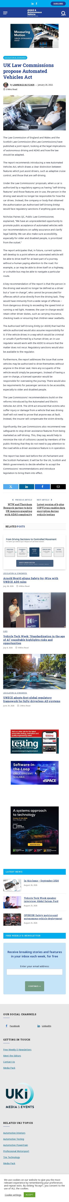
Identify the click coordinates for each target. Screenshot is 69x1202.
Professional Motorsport (16, 1151)
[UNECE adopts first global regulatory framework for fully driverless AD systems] (34, 671)
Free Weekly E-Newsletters (17, 1049)
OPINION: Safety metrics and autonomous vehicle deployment (43, 917)
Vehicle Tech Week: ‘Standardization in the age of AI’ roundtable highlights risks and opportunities (34, 640)
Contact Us (9, 1061)
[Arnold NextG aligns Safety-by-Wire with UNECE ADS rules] (34, 552)
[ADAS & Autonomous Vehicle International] (34, 13)
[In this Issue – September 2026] (12, 885)
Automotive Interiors (14, 1132)
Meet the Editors (12, 1055)
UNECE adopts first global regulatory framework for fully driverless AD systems (31, 699)
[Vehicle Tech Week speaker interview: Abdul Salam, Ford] (12, 902)
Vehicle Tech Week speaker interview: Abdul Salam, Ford (41, 899)
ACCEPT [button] (29, 1194)
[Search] (63, 13)
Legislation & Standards (15, 58)
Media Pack (9, 1067)
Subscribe (58, 3)
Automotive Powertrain (15, 1145)
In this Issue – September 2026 (41, 880)
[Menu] (5, 13)
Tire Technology (11, 1157)
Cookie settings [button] (13, 1194)
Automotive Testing (13, 1138)
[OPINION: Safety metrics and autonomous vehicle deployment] (12, 919)
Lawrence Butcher (23, 84)
